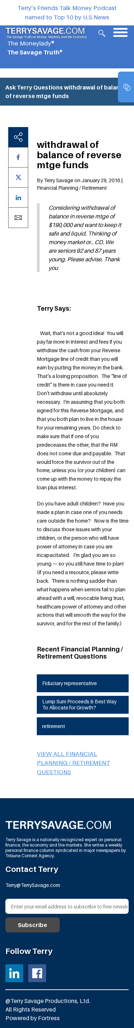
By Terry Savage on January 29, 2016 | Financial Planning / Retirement (80, 184)
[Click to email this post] (18, 218)
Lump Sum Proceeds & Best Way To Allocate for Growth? (79, 704)
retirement (53, 726)
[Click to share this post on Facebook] (18, 157)
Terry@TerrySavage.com (32, 885)
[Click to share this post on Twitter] (18, 177)
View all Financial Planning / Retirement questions (73, 763)
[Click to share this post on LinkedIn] (18, 197)
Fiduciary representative (69, 683)
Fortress (49, 1018)
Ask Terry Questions (34, 87)
